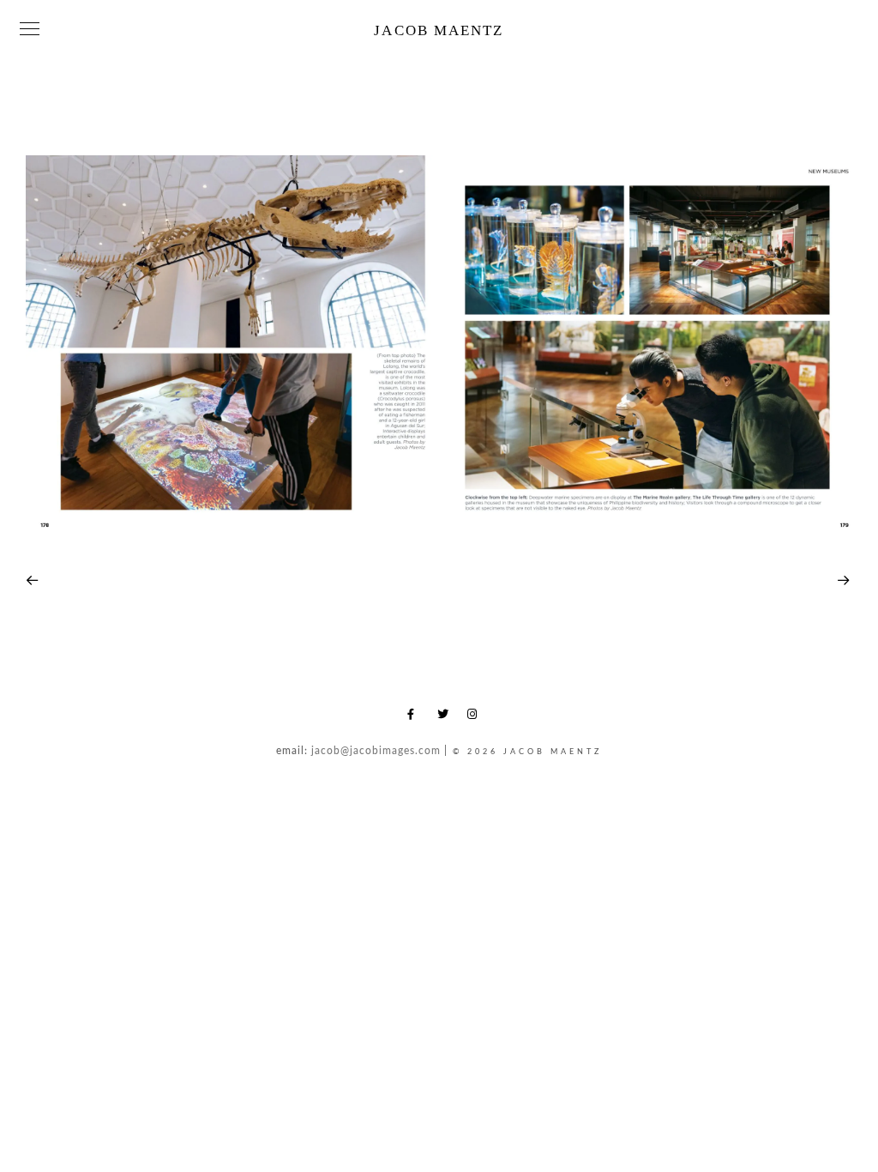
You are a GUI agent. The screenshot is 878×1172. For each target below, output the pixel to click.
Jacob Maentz (438, 30)
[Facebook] (415, 717)
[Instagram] (475, 717)
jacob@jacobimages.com (376, 751)
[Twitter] (445, 717)
